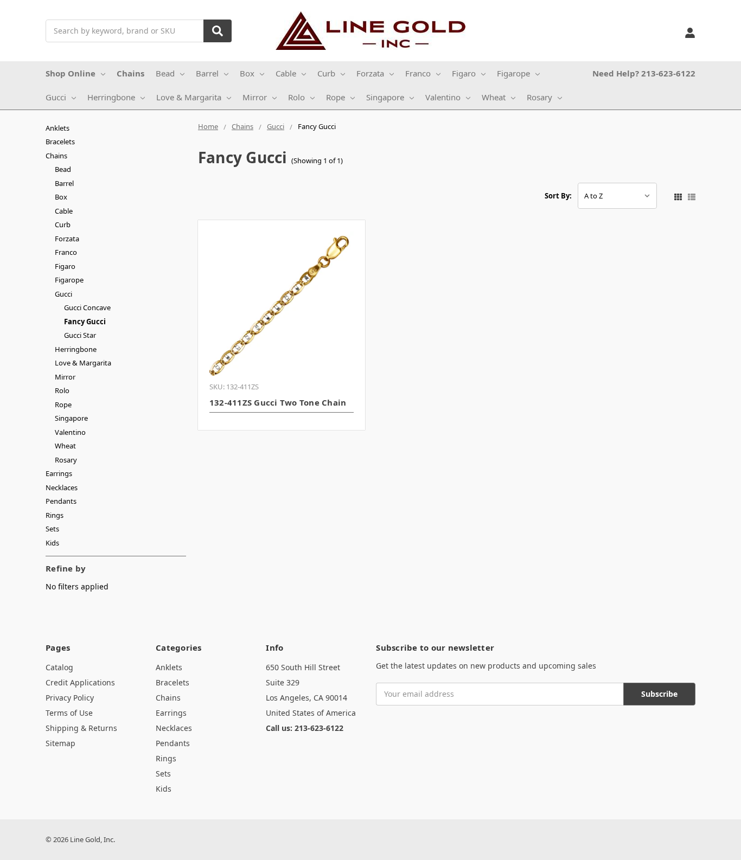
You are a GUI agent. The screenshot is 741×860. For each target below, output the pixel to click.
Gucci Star (80, 335)
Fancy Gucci (85, 321)
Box (247, 73)
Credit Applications (80, 682)
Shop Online (70, 73)
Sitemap (60, 743)
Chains (130, 73)
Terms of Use (69, 713)
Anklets (57, 128)
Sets (52, 529)
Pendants (61, 501)
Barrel (207, 73)
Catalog (59, 667)
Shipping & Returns (81, 728)
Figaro (464, 73)
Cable (286, 73)
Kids (52, 543)
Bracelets (60, 141)
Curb (326, 73)
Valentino (443, 97)
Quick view (282, 304)
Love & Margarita (188, 97)
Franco (418, 73)
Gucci (56, 97)
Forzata (370, 73)
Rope (335, 97)
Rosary (539, 97)
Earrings (59, 473)
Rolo (296, 97)
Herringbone (111, 97)
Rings (54, 515)
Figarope (513, 73)
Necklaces (62, 487)
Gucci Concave (87, 307)
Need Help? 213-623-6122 (643, 73)
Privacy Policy (70, 697)
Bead (165, 73)
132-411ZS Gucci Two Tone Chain (278, 402)
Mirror (254, 97)
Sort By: (558, 196)
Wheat (494, 97)
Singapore (385, 97)
